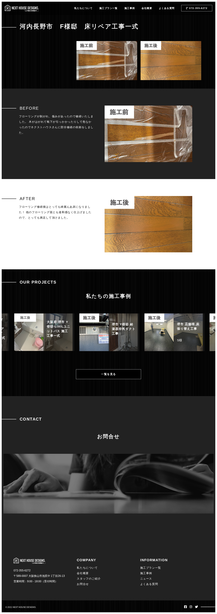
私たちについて (83, 8)
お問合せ (83, 584)
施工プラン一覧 (108, 8)
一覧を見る (108, 374)
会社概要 (147, 8)
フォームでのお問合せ (179, 496)
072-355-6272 (197, 8)
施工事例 (129, 8)
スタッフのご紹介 (89, 578)
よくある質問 (166, 8)
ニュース (146, 578)
